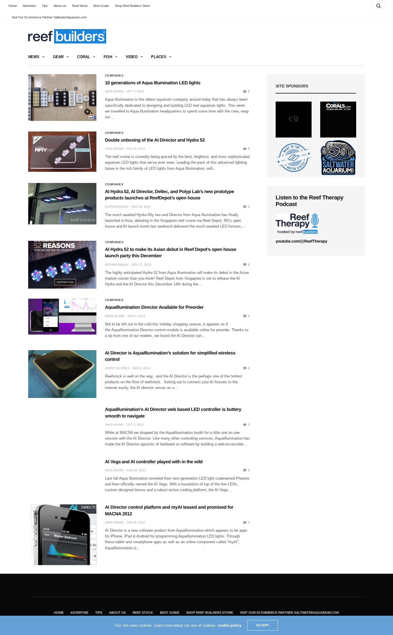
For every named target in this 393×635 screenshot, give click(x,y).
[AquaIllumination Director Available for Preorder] (62, 316)
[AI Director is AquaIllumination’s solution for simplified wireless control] (62, 374)
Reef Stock (80, 5)
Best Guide (101, 5)
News (33, 57)
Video (132, 57)
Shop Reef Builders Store (132, 5)
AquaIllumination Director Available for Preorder (154, 307)
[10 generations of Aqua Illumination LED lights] (62, 97)
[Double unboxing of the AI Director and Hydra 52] (62, 151)
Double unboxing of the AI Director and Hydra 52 (155, 140)
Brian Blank (115, 316)
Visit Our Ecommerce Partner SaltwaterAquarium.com (49, 17)
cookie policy (229, 625)
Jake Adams (114, 91)
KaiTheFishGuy (117, 206)
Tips (45, 5)
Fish (108, 57)
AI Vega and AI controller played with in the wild (154, 461)
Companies (114, 75)
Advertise (29, 5)
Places (158, 57)
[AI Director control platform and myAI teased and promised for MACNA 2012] (62, 534)
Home (13, 5)
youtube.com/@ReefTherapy (301, 241)
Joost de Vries (117, 368)
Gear (58, 57)
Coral (83, 57)
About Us (60, 5)
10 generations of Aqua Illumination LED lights (153, 83)
